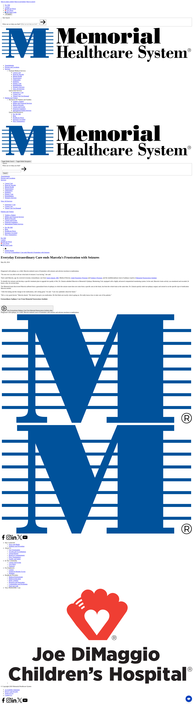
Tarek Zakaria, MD (52, 278)
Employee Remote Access (17, 571)
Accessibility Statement (12, 690)
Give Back (9, 10)
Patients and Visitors (11, 98)
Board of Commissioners (17, 555)
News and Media (14, 544)
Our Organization (14, 550)
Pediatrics (8, 192)
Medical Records (10, 218)
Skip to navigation (20, 2)
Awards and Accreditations (17, 552)
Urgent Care (9, 206)
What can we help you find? (11, 24)
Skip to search (30, 2)
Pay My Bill (9, 227)
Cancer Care (9, 183)
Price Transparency (11, 235)
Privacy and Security (11, 691)
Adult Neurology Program (79, 278)
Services (7, 69)
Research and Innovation (17, 582)
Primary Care (9, 194)
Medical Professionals (16, 577)
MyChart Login (11, 12)
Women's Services (10, 198)
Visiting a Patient (10, 215)
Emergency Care (10, 204)
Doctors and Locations (12, 67)
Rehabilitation (9, 196)
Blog (6, 229)
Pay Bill (7, 5)
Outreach (12, 566)
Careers (7, 7)
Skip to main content (7, 2)
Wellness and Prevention (16, 546)
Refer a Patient (13, 580)
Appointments (9, 65)
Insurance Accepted (11, 233)
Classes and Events (11, 220)
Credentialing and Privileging (18, 584)
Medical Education (15, 579)
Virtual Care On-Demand (13, 208)
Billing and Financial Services (14, 217)
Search (5, 173)
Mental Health (9, 187)
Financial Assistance (11, 222)
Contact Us (8, 695)
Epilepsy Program (96, 278)
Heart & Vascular (10, 185)
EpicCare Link (13, 586)
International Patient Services (14, 224)
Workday (12, 573)
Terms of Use (9, 693)
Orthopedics (9, 190)
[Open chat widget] (189, 699)
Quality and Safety (15, 559)
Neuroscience (9, 189)
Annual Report (13, 553)
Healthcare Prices (10, 9)
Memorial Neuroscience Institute (146, 278)
